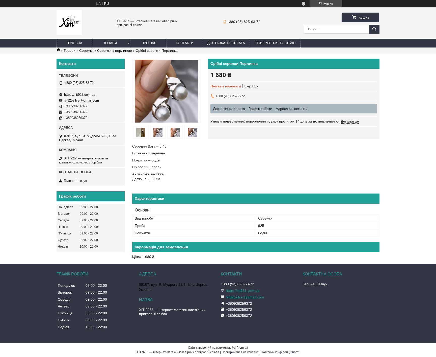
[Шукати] (374, 29)
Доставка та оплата (226, 43)
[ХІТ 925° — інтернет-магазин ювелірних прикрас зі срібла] (69, 34)
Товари (110, 43)
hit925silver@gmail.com (81, 100)
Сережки (86, 51)
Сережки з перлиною (114, 51)
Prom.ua (242, 347)
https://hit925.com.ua (79, 95)
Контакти (184, 43)
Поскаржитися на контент (240, 352)
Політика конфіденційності (280, 352)
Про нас (149, 43)
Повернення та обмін (275, 43)
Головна (74, 43)
